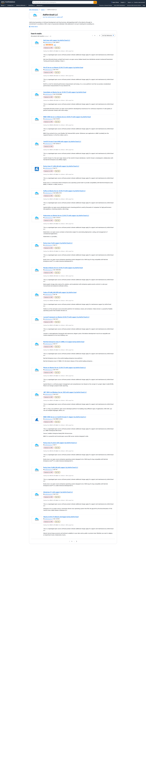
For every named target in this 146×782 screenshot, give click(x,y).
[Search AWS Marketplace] (95, 2)
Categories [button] (10, 5)
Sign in (129, 2)
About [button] (2, 5)
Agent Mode (115, 2)
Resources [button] (39, 5)
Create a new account (139, 2)
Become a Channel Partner (105, 5)
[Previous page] (92, 36)
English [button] (123, 2)
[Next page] (99, 36)
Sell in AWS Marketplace (119, 5)
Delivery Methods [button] (20, 5)
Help (144, 5)
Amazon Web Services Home (134, 5)
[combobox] (63, 2)
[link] (52, 9)
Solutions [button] (31, 5)
